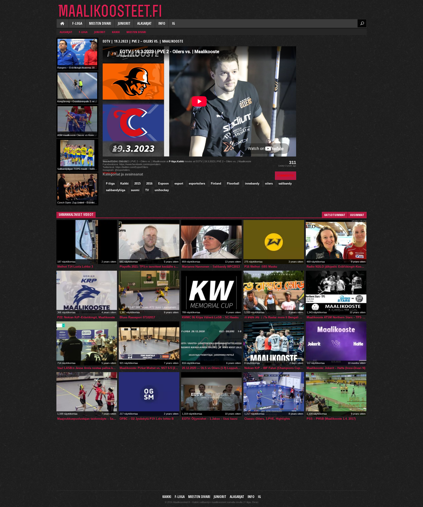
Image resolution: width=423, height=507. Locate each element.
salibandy (285, 183)
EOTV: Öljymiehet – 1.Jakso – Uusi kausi (209, 418)
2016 (149, 183)
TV (147, 190)
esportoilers (197, 183)
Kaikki (62, 23)
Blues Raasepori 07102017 (137, 317)
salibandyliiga (115, 190)
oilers (269, 183)
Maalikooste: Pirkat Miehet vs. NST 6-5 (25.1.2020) (149, 368)
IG (173, 23)
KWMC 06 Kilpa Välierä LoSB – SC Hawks (210, 317)
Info (161, 23)
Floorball (233, 183)
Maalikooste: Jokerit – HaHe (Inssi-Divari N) (336, 368)
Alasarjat (144, 23)
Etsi (362, 23)
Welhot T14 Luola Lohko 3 (75, 266)
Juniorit (124, 23)
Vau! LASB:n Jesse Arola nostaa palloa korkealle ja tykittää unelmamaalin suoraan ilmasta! (87, 368)
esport (178, 183)
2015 (137, 183)
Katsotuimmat (334, 215)
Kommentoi (285, 175)
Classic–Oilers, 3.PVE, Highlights (267, 418)
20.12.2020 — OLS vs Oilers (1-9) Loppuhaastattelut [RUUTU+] (212, 368)
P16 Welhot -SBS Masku (260, 266)
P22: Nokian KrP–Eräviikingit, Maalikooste (86, 317)
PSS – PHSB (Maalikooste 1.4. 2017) (331, 418)
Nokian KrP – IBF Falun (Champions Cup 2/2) (274, 368)
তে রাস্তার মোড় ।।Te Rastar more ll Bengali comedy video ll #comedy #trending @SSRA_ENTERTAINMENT (274, 317)
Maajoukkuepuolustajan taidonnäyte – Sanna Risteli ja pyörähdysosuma (87, 418)
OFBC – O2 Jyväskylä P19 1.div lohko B (147, 418)
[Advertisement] (334, 65)
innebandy (252, 183)
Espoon (163, 183)
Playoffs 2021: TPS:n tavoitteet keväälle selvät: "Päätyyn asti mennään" (149, 266)
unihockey (162, 190)
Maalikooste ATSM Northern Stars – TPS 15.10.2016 (336, 317)
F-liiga (77, 23)
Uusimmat (357, 215)
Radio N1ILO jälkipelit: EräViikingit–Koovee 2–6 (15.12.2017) (336, 266)
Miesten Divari (100, 23)
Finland (216, 183)
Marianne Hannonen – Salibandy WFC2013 (211, 266)
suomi (135, 190)
